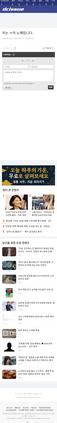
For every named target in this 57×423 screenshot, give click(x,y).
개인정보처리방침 (45, 408)
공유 (15, 48)
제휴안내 (17, 408)
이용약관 (34, 408)
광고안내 (25, 408)
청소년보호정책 (11, 410)
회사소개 (9, 408)
